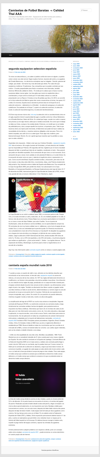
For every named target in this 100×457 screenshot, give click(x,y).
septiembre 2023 (78, 103)
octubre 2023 (77, 101)
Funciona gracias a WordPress (50, 450)
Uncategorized (20, 254)
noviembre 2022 (78, 123)
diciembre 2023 (77, 97)
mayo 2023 (76, 111)
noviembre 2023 (78, 99)
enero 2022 (76, 131)
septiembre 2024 (78, 86)
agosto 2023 (76, 105)
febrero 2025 (76, 76)
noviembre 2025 (78, 68)
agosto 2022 (76, 129)
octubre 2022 (77, 125)
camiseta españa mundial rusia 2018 (30, 265)
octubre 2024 (77, 84)
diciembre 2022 (77, 121)
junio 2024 (76, 92)
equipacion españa (46, 275)
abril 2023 (76, 113)
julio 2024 (76, 90)
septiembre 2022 (78, 127)
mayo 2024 (76, 94)
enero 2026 (76, 66)
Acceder (75, 139)
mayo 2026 (76, 64)
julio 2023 (76, 107)
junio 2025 (76, 70)
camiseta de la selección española (40, 439)
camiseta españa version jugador (55, 254)
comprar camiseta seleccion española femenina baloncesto (25, 256)
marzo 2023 (76, 115)
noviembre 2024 (78, 82)
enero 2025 (76, 78)
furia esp (33, 114)
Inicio (10, 55)
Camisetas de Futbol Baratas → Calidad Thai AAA (36, 12)
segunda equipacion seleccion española (32, 68)
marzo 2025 (76, 74)
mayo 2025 (76, 72)
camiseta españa (35, 250)
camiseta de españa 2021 (30, 432)
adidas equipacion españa (38, 254)
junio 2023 (76, 109)
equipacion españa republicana (40, 441)
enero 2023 (76, 119)
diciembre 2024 (77, 80)
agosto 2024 (76, 88)
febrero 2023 (76, 117)
